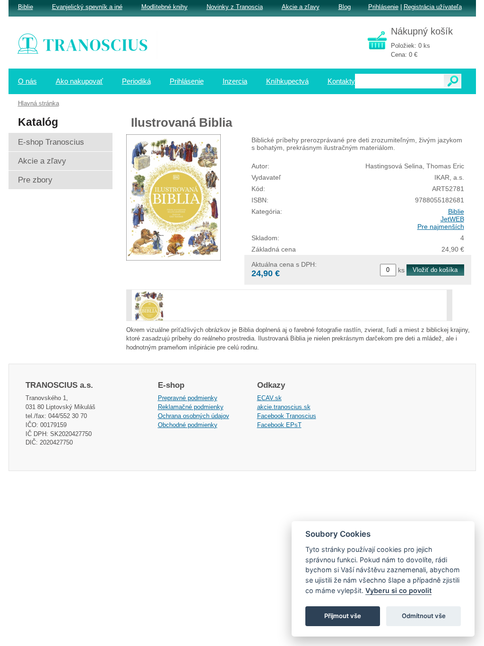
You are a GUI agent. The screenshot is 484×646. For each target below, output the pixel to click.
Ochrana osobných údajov (193, 415)
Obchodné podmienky (187, 424)
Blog (344, 6)
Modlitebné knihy (164, 6)
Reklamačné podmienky (191, 406)
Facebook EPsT (279, 424)
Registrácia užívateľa (433, 6)
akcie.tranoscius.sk (284, 406)
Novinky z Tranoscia (235, 6)
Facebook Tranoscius (286, 415)
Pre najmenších (440, 226)
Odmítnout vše (424, 616)
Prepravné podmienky (187, 398)
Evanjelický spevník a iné (87, 6)
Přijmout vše (342, 616)
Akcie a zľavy (301, 6)
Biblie (456, 211)
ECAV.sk (269, 398)
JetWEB (452, 219)
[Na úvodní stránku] (89, 45)
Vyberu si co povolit (398, 590)
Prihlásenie (383, 6)
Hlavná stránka (38, 103)
